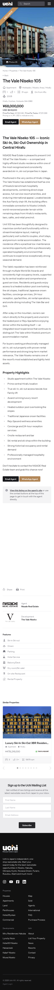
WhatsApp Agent (30, 121)
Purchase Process (36, 919)
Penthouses (8, 910)
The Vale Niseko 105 (27, 71)
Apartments (8, 900)
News (30, 943)
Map (30, 895)
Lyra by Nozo (9, 938)
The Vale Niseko (29, 619)
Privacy (31, 957)
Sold (30, 900)
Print (22, 589)
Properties (13, 71)
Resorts (32, 947)
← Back (5, 75)
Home (5, 71)
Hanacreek (8, 947)
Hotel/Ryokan (9, 915)
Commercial (8, 919)
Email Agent (10, 121)
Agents (31, 905)
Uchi (30, 928)
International (34, 910)
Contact (32, 952)
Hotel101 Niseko (10, 943)
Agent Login (8, 984)
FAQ (30, 915)
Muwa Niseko (9, 957)
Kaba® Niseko (9, 952)
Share (9, 589)
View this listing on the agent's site (26, 490)
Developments (8, 928)
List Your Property (36, 938)
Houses (6, 895)
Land (5, 905)
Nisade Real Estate (30, 606)
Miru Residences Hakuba (14, 933)
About (31, 933)
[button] (17, 768)
